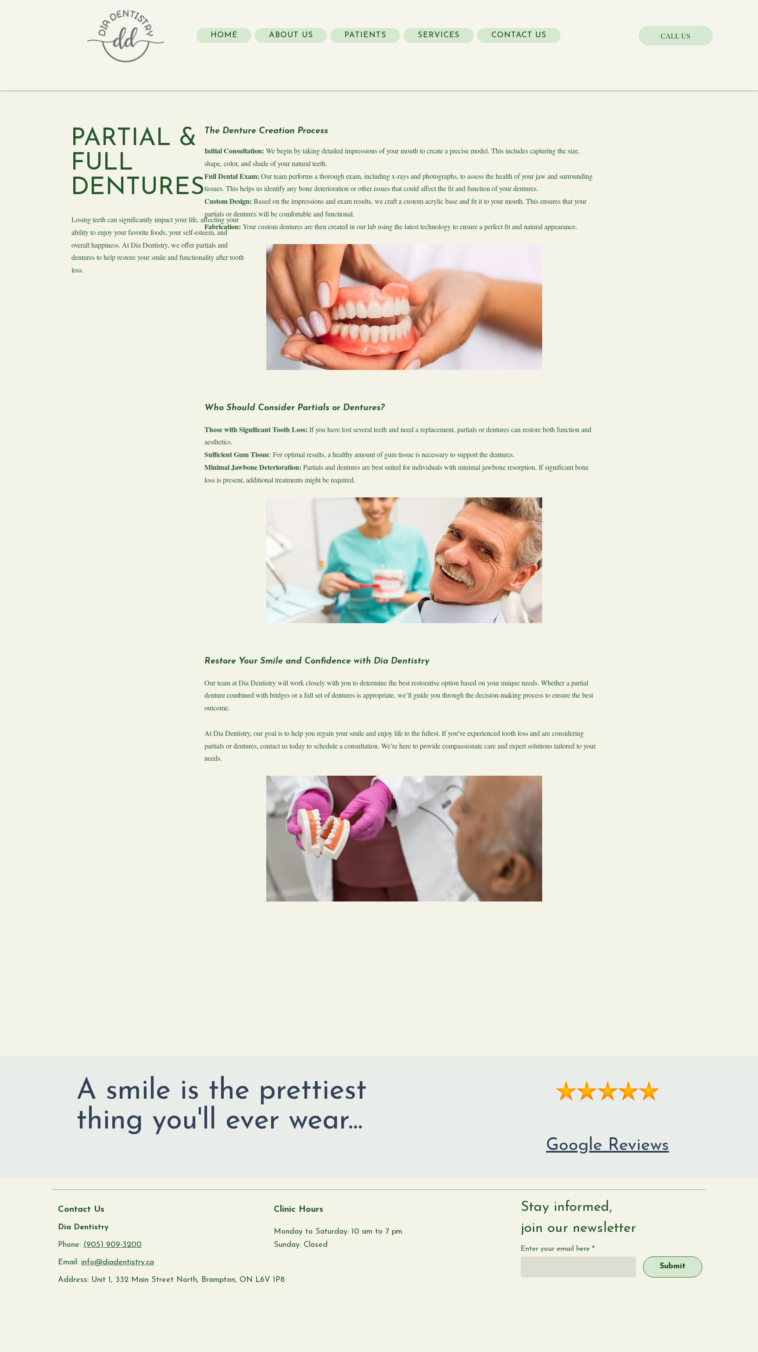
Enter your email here (555, 1249)
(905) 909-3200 (112, 1245)
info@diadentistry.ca (117, 1263)
